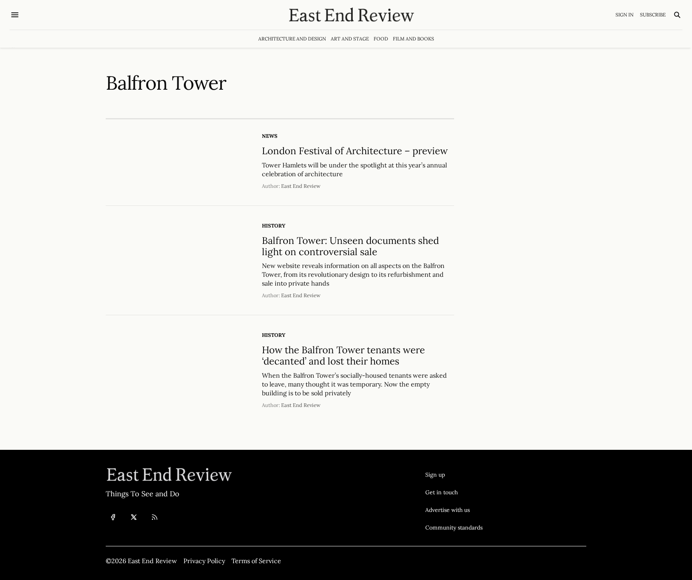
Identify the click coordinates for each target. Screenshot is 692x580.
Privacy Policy (204, 561)
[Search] (677, 15)
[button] (453, 474)
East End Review (300, 186)
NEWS (270, 136)
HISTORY (274, 225)
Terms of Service (256, 561)
